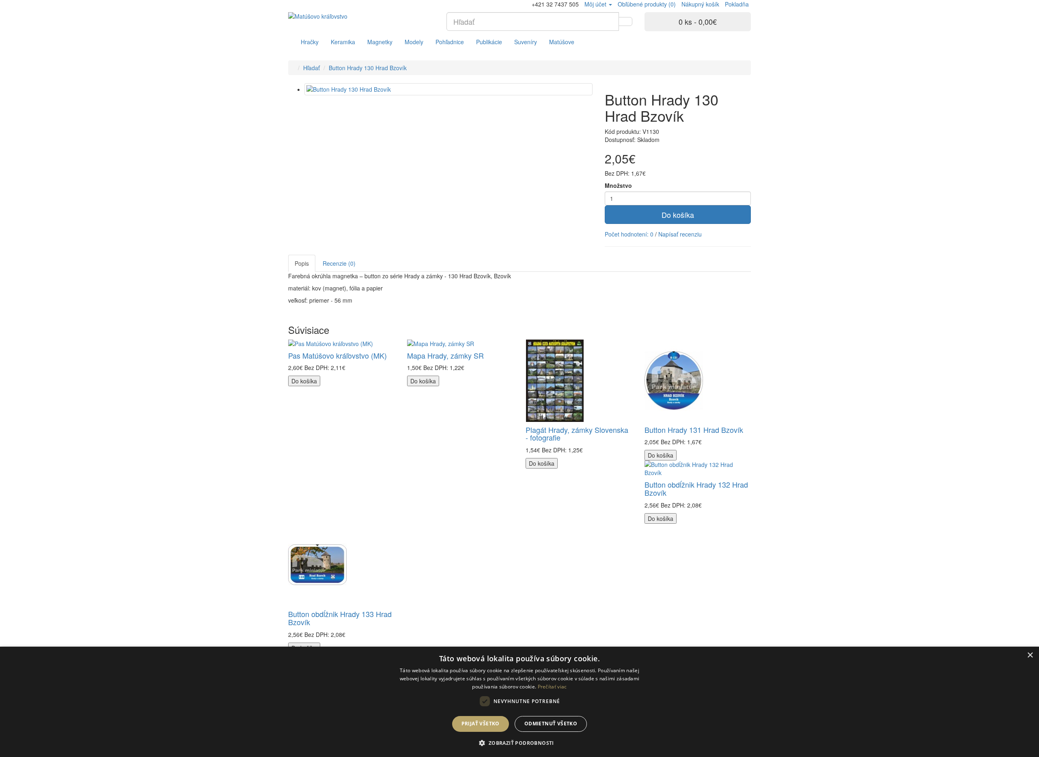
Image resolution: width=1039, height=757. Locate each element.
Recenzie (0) (339, 263)
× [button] (1030, 655)
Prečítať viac (552, 686)
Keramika (343, 42)
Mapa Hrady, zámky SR (445, 355)
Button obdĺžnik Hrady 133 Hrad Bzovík (340, 618)
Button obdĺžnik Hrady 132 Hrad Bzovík (696, 488)
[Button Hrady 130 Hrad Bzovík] (448, 89)
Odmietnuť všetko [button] (550, 723)
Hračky (310, 42)
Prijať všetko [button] (480, 723)
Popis (302, 263)
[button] (519, 742)
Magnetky (379, 42)
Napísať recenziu (680, 234)
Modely (414, 42)
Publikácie (489, 42)
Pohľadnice (449, 42)
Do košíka (678, 214)
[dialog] (519, 702)
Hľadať (311, 68)
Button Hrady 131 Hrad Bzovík (694, 429)
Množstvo (618, 185)
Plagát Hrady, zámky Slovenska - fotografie (577, 433)
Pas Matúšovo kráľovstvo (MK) (337, 355)
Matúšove (561, 42)
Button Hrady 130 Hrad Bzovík (368, 68)
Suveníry (525, 42)
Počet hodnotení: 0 (629, 234)
